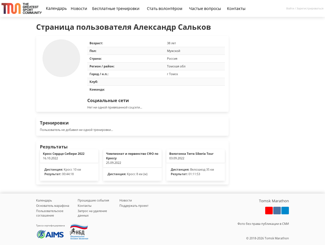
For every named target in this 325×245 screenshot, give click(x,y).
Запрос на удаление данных (92, 213)
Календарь (56, 8)
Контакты (84, 206)
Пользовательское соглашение (49, 213)
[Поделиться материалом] (285, 210)
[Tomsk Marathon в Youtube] (269, 210)
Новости (125, 200)
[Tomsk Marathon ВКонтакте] (277, 210)
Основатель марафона (52, 206)
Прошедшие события (93, 200)
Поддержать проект (133, 206)
